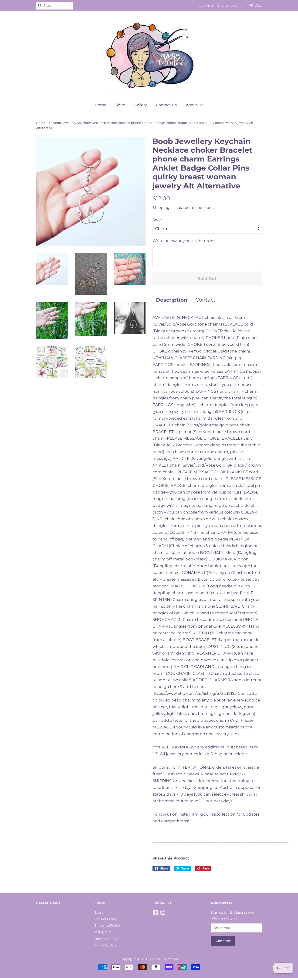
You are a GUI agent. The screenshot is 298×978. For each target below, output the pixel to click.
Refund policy (105, 945)
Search (99, 912)
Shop (120, 105)
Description (171, 300)
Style (157, 219)
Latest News (48, 903)
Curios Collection (164, 959)
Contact (205, 300)
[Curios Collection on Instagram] (162, 913)
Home (100, 105)
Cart (258, 5)
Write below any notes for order (183, 240)
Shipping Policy (107, 925)
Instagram (102, 932)
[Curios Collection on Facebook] (155, 913)
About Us (194, 105)
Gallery (140, 105)
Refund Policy (105, 919)
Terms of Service (107, 939)
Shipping (160, 207)
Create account (229, 5)
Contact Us (166, 105)
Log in (204, 5)
